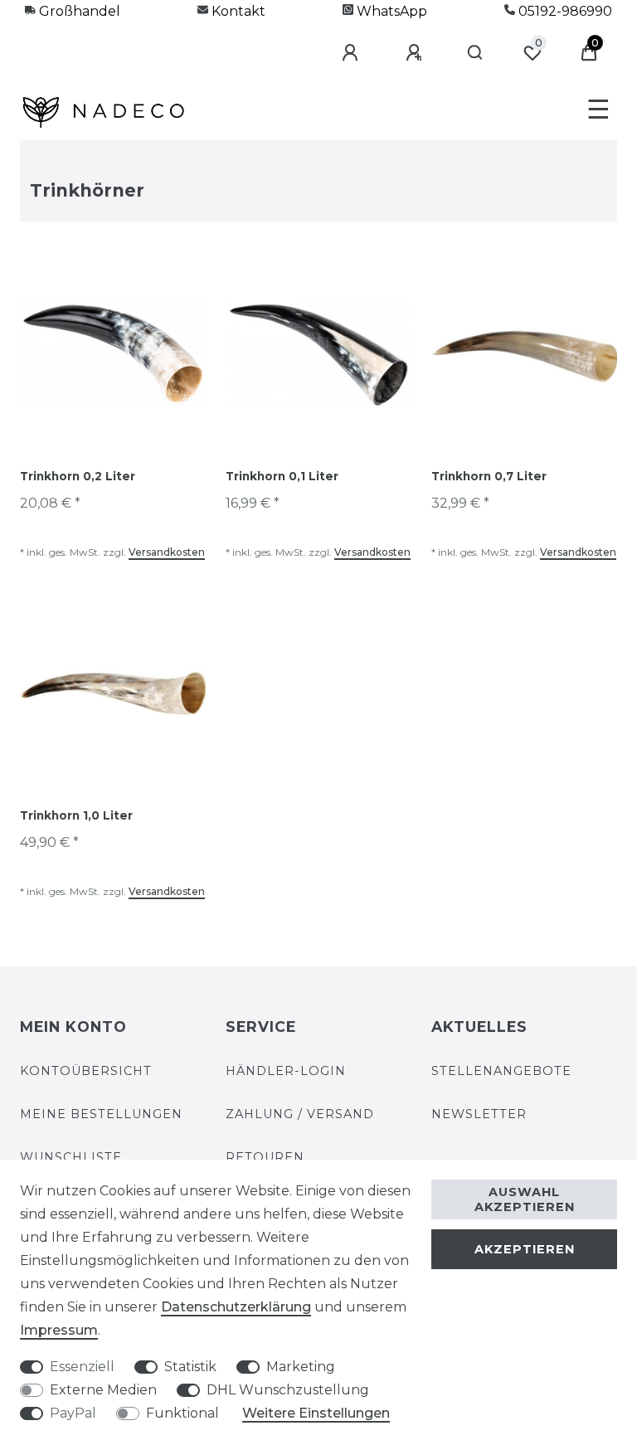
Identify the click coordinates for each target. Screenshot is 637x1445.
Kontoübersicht (86, 1070)
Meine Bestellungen (101, 1114)
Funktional (182, 1413)
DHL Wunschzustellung (288, 1390)
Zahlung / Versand (300, 1114)
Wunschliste (71, 1157)
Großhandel (78, 11)
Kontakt (236, 11)
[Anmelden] (352, 53)
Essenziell (82, 1366)
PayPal (73, 1413)
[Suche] (475, 53)
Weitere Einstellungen (316, 1413)
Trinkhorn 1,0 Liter (76, 815)
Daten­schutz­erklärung (236, 1307)
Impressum (59, 1330)
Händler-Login (286, 1070)
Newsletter (479, 1114)
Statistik (190, 1366)
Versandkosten (167, 552)
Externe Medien (103, 1390)
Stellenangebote (501, 1070)
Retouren (265, 1157)
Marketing (300, 1366)
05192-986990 (563, 11)
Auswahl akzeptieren (524, 1199)
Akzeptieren (524, 1249)
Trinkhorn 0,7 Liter (489, 476)
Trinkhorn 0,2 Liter (77, 476)
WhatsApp (390, 11)
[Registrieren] (416, 53)
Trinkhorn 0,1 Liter (282, 476)
